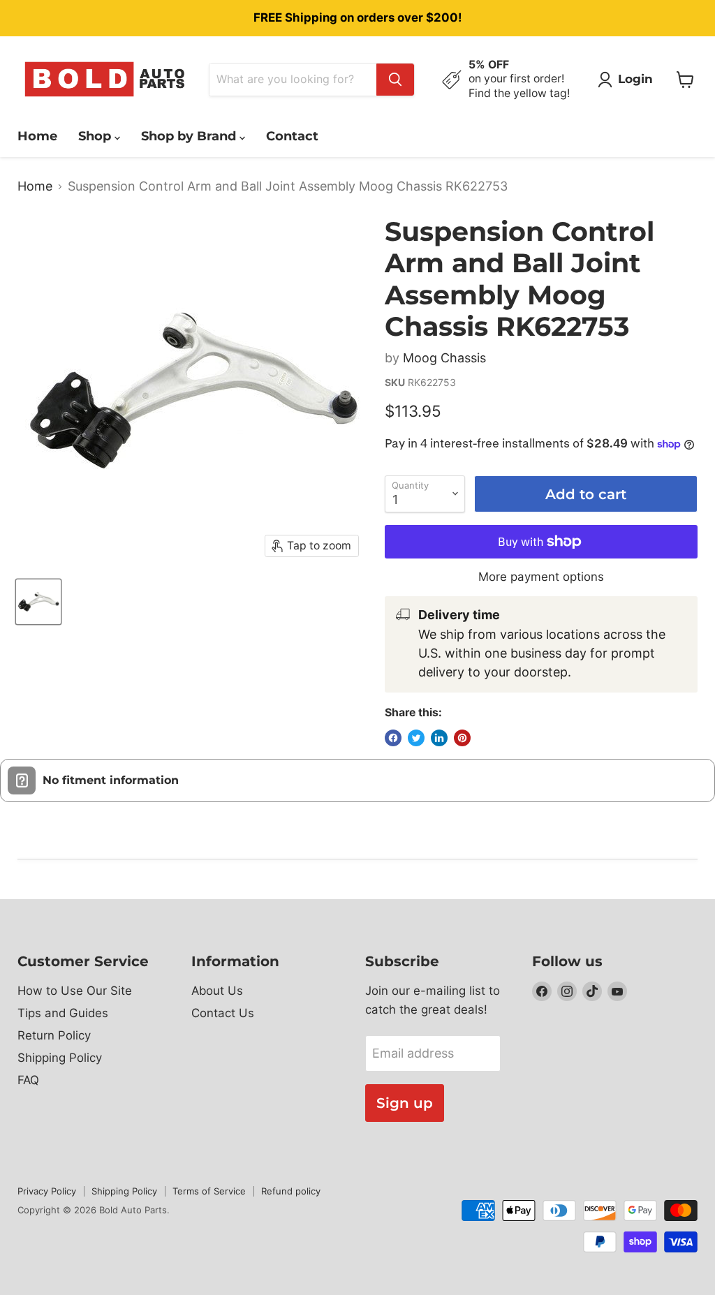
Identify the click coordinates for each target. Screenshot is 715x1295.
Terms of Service (209, 1191)
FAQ (28, 1080)
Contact (292, 136)
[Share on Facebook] (393, 738)
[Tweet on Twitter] (416, 738)
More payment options (541, 577)
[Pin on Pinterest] (462, 738)
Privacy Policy (46, 1191)
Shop (96, 136)
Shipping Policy (59, 1058)
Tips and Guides (62, 1013)
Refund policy (290, 1191)
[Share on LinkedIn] (439, 738)
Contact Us (222, 1013)
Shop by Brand (190, 136)
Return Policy (54, 1035)
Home (37, 136)
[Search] (395, 80)
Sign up (404, 1102)
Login (635, 79)
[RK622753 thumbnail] (38, 601)
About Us (217, 991)
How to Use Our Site (74, 991)
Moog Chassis (444, 357)
